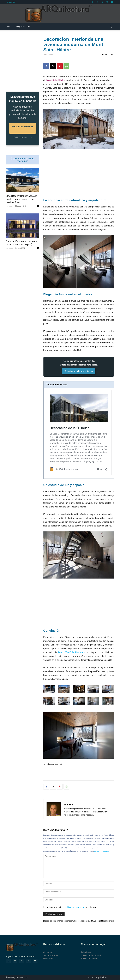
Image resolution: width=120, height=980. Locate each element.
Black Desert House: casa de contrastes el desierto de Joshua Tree (21, 199)
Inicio (10, 26)
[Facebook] (92, 2)
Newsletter (11, 2)
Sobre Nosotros (50, 955)
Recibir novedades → (22, 128)
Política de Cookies (89, 958)
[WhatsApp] (66, 66)
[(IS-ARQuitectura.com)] (60, 14)
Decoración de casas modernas (22, 159)
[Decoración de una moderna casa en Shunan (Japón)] (22, 225)
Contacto (47, 952)
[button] (110, 26)
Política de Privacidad (101, 851)
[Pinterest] (97, 2)
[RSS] (102, 2)
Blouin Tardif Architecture (70, 652)
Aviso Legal (86, 952)
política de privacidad (74, 907)
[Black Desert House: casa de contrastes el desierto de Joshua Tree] (22, 180)
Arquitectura (23, 26)
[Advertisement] (78, 173)
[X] (107, 2)
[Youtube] (112, 2)
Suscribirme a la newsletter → (78, 371)
